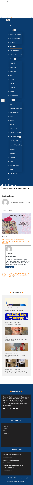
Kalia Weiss (9, 253)
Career (5, 428)
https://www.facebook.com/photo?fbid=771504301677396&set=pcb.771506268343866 (16, 241)
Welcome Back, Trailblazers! (13, 324)
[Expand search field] (9, 179)
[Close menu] (8, 20)
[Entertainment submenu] (20, 137)
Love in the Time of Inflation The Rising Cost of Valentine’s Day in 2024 (19, 275)
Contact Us (6, 433)
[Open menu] (3, 100)
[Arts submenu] (13, 100)
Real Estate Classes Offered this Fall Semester (15, 356)
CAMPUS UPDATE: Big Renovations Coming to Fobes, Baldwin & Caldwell (16, 372)
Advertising (6, 431)
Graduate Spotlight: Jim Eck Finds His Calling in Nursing (16, 340)
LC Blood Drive (4, 275)
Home (11, 26)
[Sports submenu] (15, 59)
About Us (5, 426)
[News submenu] (14, 46)
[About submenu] (14, 30)
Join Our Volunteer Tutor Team (19, 188)
